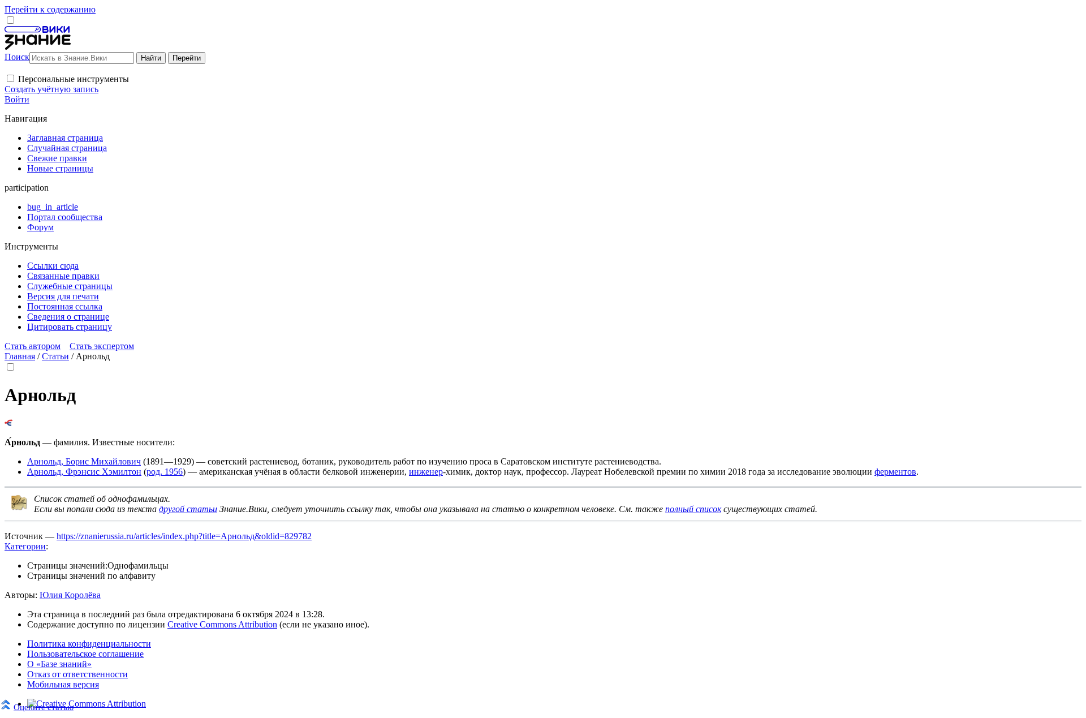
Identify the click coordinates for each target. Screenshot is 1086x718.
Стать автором (33, 346)
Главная (20, 356)
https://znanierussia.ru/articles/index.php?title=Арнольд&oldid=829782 (184, 536)
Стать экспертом (102, 346)
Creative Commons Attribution (222, 624)
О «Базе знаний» (59, 664)
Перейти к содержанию (50, 9)
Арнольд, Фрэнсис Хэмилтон (84, 471)
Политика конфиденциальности (89, 643)
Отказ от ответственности (77, 674)
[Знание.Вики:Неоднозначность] (19, 508)
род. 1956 (164, 471)
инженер (426, 471)
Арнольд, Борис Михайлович (84, 461)
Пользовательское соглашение (85, 654)
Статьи (55, 356)
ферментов (895, 471)
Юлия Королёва (70, 595)
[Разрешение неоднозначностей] (9, 423)
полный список (693, 509)
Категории (25, 546)
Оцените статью (44, 707)
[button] (10, 78)
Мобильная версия (63, 684)
